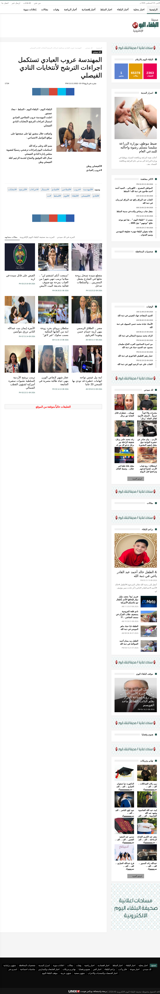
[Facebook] (13, 990)
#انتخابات (12, 189)
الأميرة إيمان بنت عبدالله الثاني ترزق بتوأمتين (21, 330)
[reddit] (45, 91)
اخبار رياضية (89, 965)
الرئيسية (99, 48)
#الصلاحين (66, 189)
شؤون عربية (66, 973)
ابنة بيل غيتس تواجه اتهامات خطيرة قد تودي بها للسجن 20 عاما (87, 381)
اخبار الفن (97, 969)
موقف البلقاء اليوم (50, 973)
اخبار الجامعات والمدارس (49, 969)
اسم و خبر (12, 969)
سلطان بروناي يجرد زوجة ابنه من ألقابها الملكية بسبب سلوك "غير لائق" (54, 332)
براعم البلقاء (110, 969)
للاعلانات (27, 3)
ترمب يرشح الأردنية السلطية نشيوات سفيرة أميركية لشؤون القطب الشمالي (21, 382)
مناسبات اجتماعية (27, 969)
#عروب (77, 189)
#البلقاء (75, 196)
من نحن (37, 3)
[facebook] (70, 91)
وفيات (78, 965)
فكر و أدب (122, 969)
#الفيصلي (85, 196)
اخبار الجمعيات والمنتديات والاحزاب (103, 973)
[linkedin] (36, 91)
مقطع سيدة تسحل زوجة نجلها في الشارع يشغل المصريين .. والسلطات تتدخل (88, 280)
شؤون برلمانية (9, 965)
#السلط (57, 196)
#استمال (45, 189)
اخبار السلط (117, 965)
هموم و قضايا (84, 969)
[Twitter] (7, 990)
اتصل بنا (5, 3)
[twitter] (62, 91)
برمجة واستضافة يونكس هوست (93, 991)
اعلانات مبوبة (58, 965)
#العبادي (55, 189)
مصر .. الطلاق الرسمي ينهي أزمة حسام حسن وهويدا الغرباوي (89, 332)
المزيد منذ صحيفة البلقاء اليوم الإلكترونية (37, 237)
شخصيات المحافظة (27, 965)
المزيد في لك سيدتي (66, 237)
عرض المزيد (137, 478)
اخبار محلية (143, 965)
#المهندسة (88, 189)
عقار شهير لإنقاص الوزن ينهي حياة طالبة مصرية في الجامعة (53, 381)
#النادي (96, 196)
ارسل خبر (16, 3)
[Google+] (2, 990)
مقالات (70, 965)
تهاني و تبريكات (69, 969)
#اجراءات (34, 189)
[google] (53, 91)
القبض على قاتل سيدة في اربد (20, 277)
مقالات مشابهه (11, 237)
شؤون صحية (79, 973)
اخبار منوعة (135, 969)
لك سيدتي (88, 48)
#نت (49, 196)
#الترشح (23, 189)
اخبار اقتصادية (103, 965)
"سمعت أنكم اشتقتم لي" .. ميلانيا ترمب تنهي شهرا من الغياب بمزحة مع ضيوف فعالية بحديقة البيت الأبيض (53, 280)
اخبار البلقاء (130, 965)
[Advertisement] (135, 280)
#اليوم (66, 196)
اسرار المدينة (44, 965)
